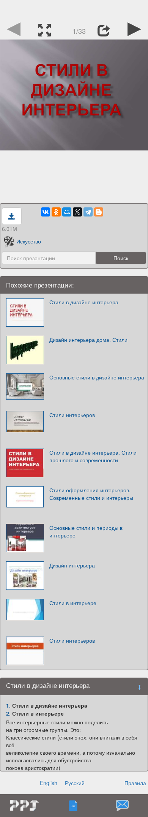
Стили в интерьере (72, 603)
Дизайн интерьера (72, 565)
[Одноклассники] (56, 211)
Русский (75, 783)
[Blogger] (98, 211)
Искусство (28, 241)
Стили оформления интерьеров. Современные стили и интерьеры (91, 493)
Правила (135, 783)
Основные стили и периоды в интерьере (86, 531)
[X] (77, 211)
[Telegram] (88, 211)
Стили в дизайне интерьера (83, 302)
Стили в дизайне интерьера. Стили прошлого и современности (93, 456)
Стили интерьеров (72, 415)
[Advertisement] (74, 9)
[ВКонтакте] (45, 211)
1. (8, 705)
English (48, 783)
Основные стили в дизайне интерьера (96, 377)
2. (8, 713)
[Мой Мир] (66, 211)
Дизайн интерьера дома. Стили (88, 339)
